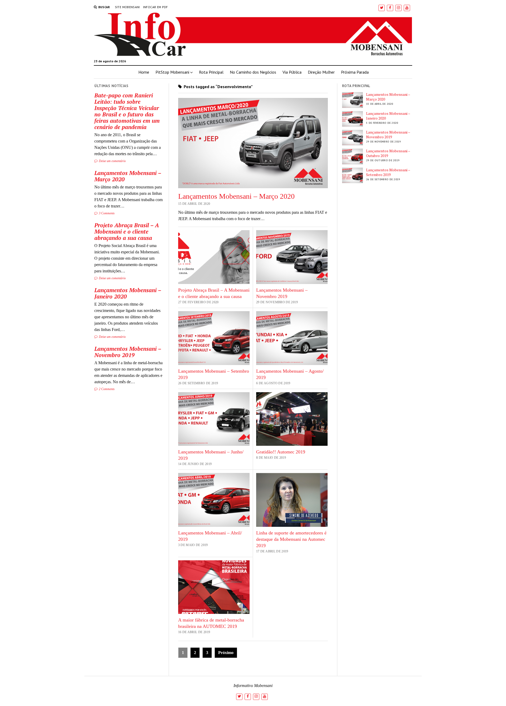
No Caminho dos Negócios (253, 72)
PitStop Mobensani (172, 72)
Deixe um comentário (112, 161)
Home (143, 72)
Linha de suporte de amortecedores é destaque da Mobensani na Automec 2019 (291, 539)
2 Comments (106, 389)
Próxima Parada (355, 72)
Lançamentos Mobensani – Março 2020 (127, 176)
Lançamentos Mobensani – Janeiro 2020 (127, 293)
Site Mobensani (127, 7)
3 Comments (106, 213)
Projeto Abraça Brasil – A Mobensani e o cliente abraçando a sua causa (126, 231)
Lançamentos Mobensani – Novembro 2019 (127, 351)
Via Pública (292, 72)
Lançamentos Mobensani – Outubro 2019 (388, 153)
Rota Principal (211, 72)
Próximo (225, 652)
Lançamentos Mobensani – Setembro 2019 (388, 172)
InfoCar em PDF (155, 7)
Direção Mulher (321, 72)
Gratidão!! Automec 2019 (280, 451)
